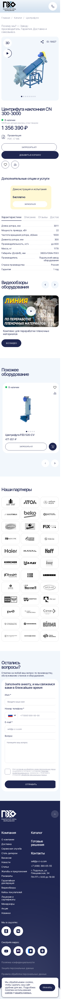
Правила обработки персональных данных (24, 974)
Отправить (31, 784)
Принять (47, 987)
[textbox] (9, 715)
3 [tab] (25, 96)
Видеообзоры (8, 887)
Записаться (30, 204)
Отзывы (43, 217)
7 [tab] (33, 96)
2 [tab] (23, 96)
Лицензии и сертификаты (8, 898)
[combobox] (11, 715)
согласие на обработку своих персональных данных (36, 769)
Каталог (36, 832)
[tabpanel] (30, 69)
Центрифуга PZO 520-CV (19, 434)
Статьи (5, 867)
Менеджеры (7, 904)
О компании (7, 839)
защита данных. (23, 992)
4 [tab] (27, 96)
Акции (4, 908)
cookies (9, 992)
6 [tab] (31, 96)
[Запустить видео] (31, 311)
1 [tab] (21, 96)
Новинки (5, 913)
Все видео (11, 343)
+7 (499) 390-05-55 (41, 865)
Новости (5, 862)
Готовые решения (37, 843)
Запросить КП (26, 446)
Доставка (56, 217)
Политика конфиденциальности (17, 962)
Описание (30, 217)
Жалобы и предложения (14, 871)
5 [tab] (29, 96)
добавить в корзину (30, 155)
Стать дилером (9, 853)
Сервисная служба (11, 848)
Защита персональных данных (17, 968)
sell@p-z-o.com (39, 861)
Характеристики (11, 217)
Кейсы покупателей (11, 892)
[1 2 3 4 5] (30, 409)
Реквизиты (7, 876)
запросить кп (29, 147)
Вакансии (6, 858)
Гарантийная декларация (8, 882)
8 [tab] (35, 96)
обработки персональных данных (34, 775)
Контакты (38, 853)
